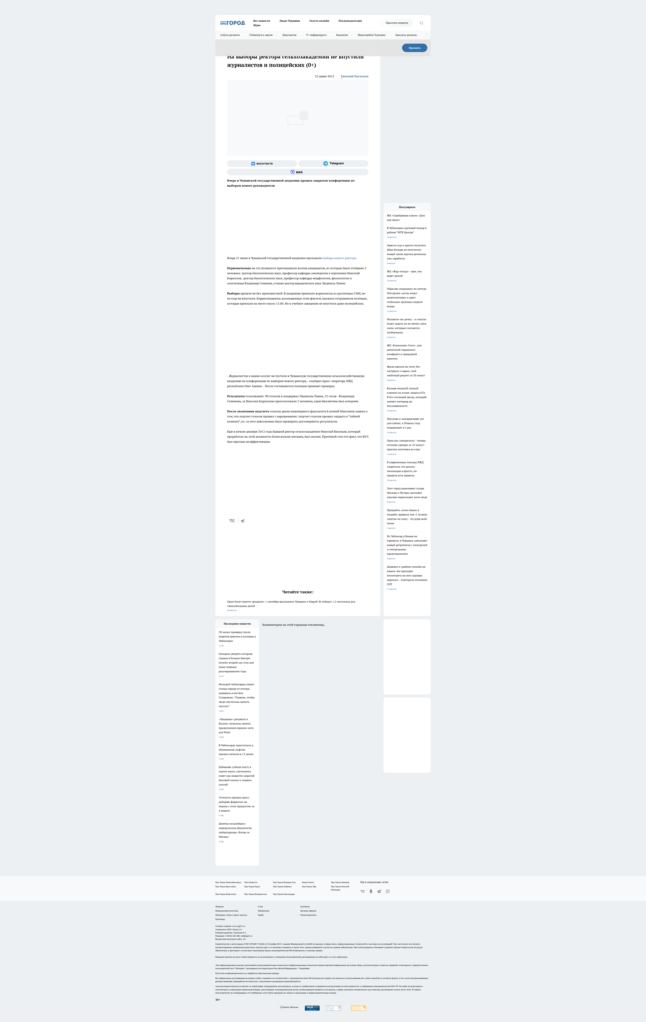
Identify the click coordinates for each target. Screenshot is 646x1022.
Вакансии (342, 35)
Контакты (305, 906)
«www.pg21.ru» (238, 926)
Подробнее (304, 968)
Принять (415, 48)
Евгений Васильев (354, 76)
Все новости (261, 20)
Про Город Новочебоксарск (228, 882)
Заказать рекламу (406, 35)
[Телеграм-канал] (333, 163)
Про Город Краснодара (284, 894)
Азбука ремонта (230, 35)
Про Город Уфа (309, 886)
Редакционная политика (226, 910)
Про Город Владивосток (255, 894)
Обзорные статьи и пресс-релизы (231, 915)
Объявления (263, 910)
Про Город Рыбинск (282, 886)
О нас (260, 906)
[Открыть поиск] (421, 23)
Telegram (219, 906)
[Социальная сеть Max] (297, 172)
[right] (427, 35)
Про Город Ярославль (225, 886)
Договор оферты (308, 910)
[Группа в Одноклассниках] (371, 891)
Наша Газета (308, 882)
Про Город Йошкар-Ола (284, 882)
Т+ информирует (316, 35)
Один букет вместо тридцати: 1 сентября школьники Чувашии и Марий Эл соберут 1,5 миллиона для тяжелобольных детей (291, 605)
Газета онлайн (319, 20)
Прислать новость (397, 22)
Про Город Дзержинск (225, 894)
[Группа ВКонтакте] (262, 163)
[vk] (232, 520)
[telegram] (243, 520)
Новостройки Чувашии (372, 35)
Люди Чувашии (289, 20)
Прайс (261, 915)
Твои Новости (250, 882)
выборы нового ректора (339, 258)
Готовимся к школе (261, 35)
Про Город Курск (252, 886)
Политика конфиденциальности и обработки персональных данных (247, 973)
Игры (256, 25)
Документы (289, 35)
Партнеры (220, 919)
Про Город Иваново (340, 882)
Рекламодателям (350, 20)
